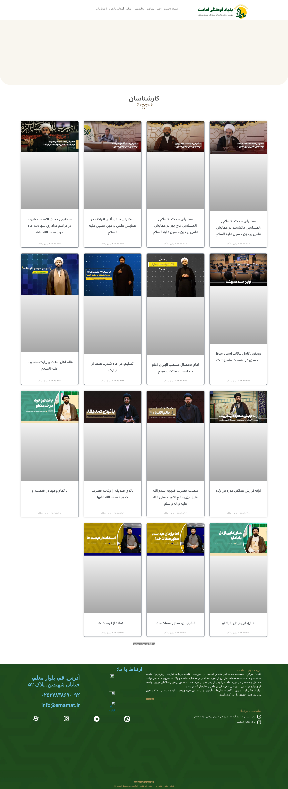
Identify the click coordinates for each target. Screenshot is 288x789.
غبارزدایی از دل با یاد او (238, 623)
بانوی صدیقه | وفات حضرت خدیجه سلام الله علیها (112, 494)
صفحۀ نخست (171, 8)
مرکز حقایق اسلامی (246, 722)
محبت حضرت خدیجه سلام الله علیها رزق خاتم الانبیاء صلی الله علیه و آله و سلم (175, 497)
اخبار (159, 8)
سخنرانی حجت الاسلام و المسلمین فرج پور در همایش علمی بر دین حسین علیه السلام (175, 225)
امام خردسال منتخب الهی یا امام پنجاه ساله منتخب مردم (175, 368)
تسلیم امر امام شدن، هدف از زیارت (113, 367)
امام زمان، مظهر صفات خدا (175, 623)
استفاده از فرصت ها (112, 623)
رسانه (129, 8)
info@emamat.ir (60, 705)
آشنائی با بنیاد (116, 8)
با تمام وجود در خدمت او (50, 490)
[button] (144, 644)
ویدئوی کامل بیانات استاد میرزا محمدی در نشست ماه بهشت (238, 357)
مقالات (150, 8)
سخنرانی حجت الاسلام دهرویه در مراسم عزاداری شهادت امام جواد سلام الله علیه (50, 225)
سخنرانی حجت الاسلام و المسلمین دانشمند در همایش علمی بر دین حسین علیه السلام (238, 227)
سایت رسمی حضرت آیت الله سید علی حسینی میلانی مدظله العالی (225, 716)
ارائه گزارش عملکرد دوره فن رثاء (238, 490)
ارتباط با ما (101, 8)
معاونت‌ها (139, 8)
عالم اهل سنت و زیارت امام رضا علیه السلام (49, 365)
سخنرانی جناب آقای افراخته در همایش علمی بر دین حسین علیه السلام (112, 225)
